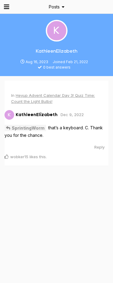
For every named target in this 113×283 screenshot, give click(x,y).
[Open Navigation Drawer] (6, 7)
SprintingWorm (28, 128)
